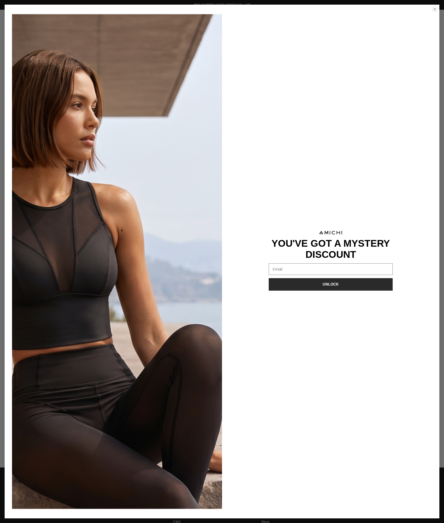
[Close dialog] (435, 9)
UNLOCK (331, 284)
